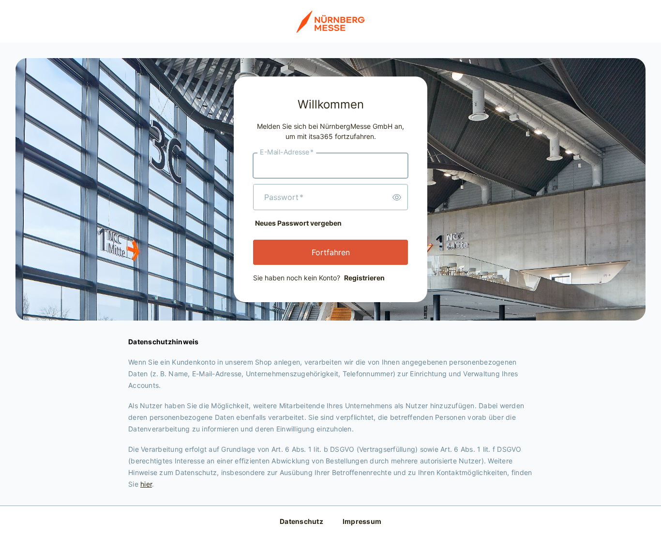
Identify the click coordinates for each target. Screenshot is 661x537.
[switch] (396, 197)
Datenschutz (301, 521)
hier (146, 484)
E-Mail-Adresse (287, 152)
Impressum (362, 521)
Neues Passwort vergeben (298, 223)
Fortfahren (331, 252)
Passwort (283, 197)
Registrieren (364, 278)
